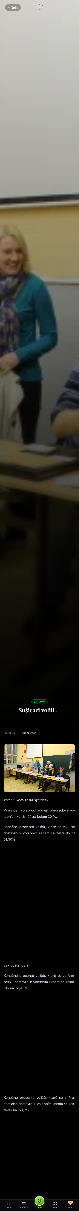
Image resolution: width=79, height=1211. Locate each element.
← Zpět (13, 7)
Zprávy (39, 701)
